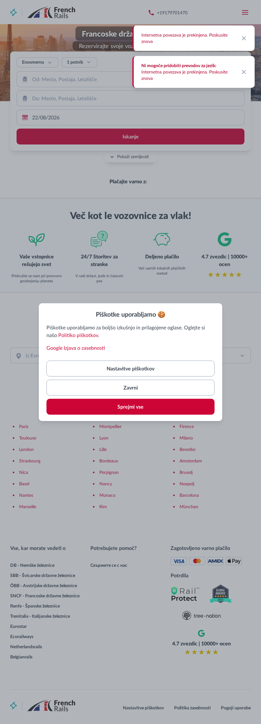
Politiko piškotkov (78, 335)
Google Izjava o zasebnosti (75, 348)
